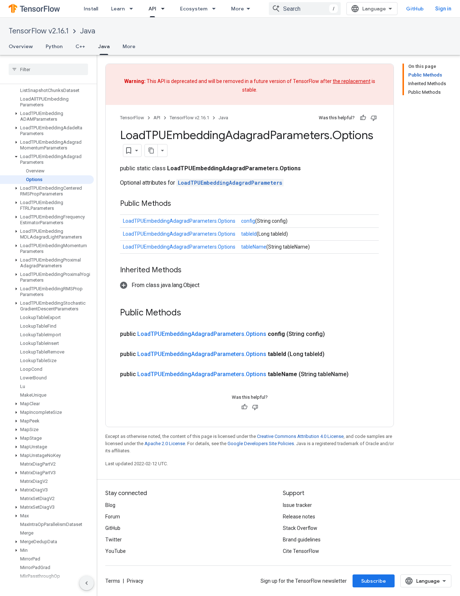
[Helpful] (363, 117)
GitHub (415, 8)
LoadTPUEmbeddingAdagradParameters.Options (179, 221)
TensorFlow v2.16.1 (39, 31)
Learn (118, 8)
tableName (253, 247)
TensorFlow (132, 117)
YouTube (115, 551)
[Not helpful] (373, 117)
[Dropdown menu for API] (165, 8)
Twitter (113, 539)
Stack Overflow (300, 528)
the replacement (352, 81)
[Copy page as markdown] (151, 150)
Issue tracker (297, 505)
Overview (21, 46)
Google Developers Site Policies (260, 443)
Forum (112, 516)
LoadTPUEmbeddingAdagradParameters (230, 182)
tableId (249, 234)
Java (87, 31)
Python (54, 46)
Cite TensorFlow (301, 551)
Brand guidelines (302, 539)
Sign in (443, 8)
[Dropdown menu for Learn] (133, 8)
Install (91, 8)
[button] (47, 116)
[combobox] (305, 8)
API (152, 8)
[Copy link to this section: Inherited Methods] (188, 270)
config (248, 221)
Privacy (135, 581)
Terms (112, 581)
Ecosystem (193, 8)
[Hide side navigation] (86, 583)
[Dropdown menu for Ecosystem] (216, 8)
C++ (80, 46)
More (237, 8)
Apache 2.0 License (164, 443)
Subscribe (373, 581)
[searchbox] (48, 69)
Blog (110, 505)
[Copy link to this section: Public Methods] (178, 204)
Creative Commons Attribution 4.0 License (300, 436)
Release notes (299, 516)
